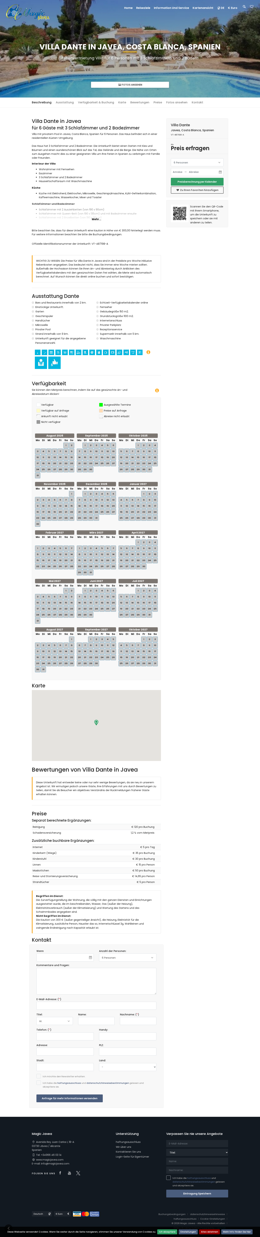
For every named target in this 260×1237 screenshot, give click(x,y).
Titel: (39, 1014)
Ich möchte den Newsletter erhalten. (64, 1076)
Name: (82, 1014)
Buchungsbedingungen (172, 1214)
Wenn (40, 951)
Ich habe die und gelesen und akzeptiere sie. (93, 1084)
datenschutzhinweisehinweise (207, 1214)
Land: (102, 1060)
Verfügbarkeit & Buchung (96, 102)
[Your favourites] (251, 7)
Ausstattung (65, 102)
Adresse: (42, 1045)
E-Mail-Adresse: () (48, 999)
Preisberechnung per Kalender (197, 182)
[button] (96, 722)
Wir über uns (123, 1147)
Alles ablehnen (209, 1231)
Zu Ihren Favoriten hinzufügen (199, 190)
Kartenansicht (203, 8)
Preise (158, 102)
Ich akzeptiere (167, 1231)
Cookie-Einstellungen (212, 1219)
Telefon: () (43, 1030)
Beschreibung (41, 102)
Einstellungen (188, 1231)
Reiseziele (143, 8)
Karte (122, 102)
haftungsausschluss (69, 1083)
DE (222, 8)
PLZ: (101, 1045)
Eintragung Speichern (197, 1193)
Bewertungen (139, 102)
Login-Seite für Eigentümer (132, 1156)
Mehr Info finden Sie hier (237, 1231)
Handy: (103, 1030)
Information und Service (171, 8)
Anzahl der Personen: (112, 951)
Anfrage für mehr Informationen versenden (69, 1098)
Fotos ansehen (131, 85)
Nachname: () (129, 1014)
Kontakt (197, 102)
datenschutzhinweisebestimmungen (107, 1083)
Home (128, 8)
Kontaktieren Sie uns (128, 1151)
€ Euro (232, 8)
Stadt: (40, 1060)
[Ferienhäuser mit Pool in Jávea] (27, 12)
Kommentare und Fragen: (52, 965)
